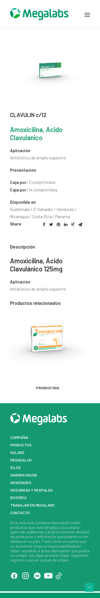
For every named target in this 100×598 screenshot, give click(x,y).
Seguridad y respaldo (31, 490)
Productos (21, 445)
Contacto (20, 512)
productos (19, 527)
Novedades (20, 482)
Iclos (15, 467)
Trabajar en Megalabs (32, 505)
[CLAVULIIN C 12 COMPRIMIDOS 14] (50, 91)
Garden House (23, 475)
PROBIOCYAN (47, 387)
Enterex (18, 497)
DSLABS (17, 452)
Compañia (19, 437)
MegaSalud (21, 460)
